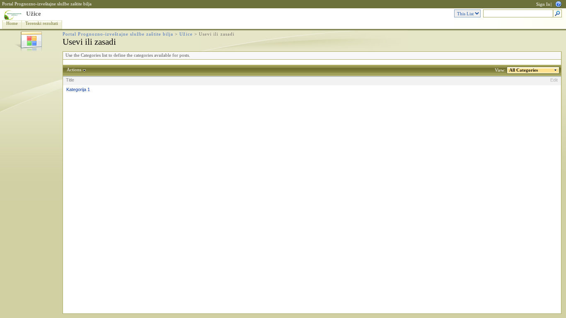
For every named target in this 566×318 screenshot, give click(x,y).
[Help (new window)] (558, 3)
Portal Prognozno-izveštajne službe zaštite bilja (47, 4)
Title (70, 79)
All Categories (523, 70)
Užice (33, 13)
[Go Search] (557, 13)
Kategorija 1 (78, 89)
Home (12, 23)
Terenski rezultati (41, 23)
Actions (74, 69)
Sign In (543, 4)
